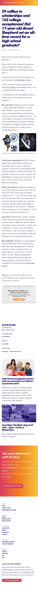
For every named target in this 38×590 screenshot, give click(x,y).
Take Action (5, 528)
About (4, 505)
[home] (16, 3)
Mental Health (6, 519)
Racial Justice (6, 520)
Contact (4, 551)
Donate (4, 530)
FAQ (3, 555)
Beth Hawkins (6, 336)
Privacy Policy (6, 508)
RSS (3, 557)
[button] (34, 2)
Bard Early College (24, 80)
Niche (17, 124)
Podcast (4, 534)
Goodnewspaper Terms (9, 510)
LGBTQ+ (4, 517)
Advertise (5, 553)
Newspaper (5, 532)
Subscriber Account (8, 541)
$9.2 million (11, 87)
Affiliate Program (7, 544)
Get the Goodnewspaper (12, 580)
